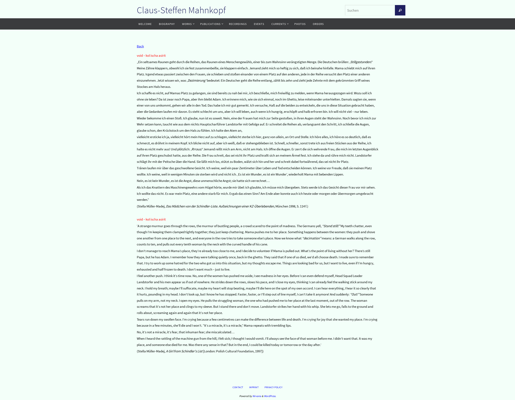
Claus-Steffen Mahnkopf (181, 10)
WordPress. (270, 396)
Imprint (254, 387)
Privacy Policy (273, 387)
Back (140, 46)
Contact (238, 387)
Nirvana (256, 396)
